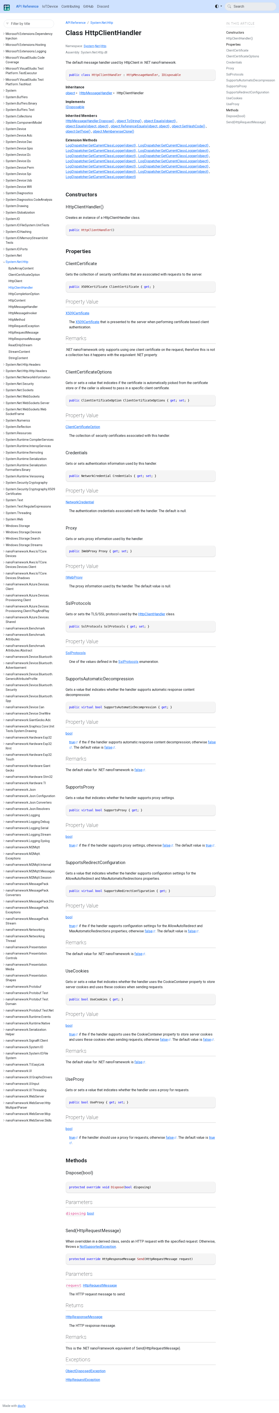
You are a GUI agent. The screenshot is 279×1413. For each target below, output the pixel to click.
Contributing (70, 6)
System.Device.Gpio (19, 148)
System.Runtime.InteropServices (28, 446)
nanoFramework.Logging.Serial (27, 828)
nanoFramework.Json (21, 789)
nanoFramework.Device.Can (25, 707)
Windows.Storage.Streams (24, 545)
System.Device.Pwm (20, 167)
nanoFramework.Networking (25, 929)
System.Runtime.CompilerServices (30, 439)
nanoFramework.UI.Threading (26, 1090)
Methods (232, 110)
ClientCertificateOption (24, 274)
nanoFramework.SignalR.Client (27, 1040)
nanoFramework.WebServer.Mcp (28, 1114)
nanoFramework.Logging (23, 815)
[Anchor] (101, 195)
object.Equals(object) (160, 121)
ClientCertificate (237, 50)
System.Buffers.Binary (21, 103)
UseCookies (234, 98)
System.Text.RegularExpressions (28, 506)
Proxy (230, 68)
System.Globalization (20, 212)
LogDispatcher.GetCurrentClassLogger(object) (101, 145)
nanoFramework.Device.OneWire (28, 713)
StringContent (18, 358)
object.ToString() (129, 121)
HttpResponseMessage (25, 339)
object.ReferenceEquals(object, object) (140, 126)
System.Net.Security (20, 384)
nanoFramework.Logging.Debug (27, 821)
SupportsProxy (236, 86)
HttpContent (17, 300)
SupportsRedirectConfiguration (247, 92)
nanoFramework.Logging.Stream (28, 834)
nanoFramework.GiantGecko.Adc (28, 720)
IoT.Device (50, 6)
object (70, 93)
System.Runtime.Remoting (24, 452)
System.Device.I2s (18, 161)
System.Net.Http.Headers (23, 364)
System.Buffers (17, 97)
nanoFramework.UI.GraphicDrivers (29, 1077)
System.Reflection (18, 427)
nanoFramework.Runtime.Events (28, 1017)
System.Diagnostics (19, 193)
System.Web (14, 519)
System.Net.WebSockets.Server (27, 403)
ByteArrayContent (21, 268)
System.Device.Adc (19, 135)
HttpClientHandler (21, 287)
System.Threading (18, 513)
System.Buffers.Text (20, 109)
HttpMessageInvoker (23, 313)
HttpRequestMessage (24, 332)
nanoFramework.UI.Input (22, 1083)
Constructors (235, 32)
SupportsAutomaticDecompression (250, 80)
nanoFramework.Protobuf (23, 986)
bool (69, 733)
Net (97, 46)
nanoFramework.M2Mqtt (23, 847)
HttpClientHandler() (239, 38)
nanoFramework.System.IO (24, 1047)
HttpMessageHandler (23, 307)
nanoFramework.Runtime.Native (28, 1023)
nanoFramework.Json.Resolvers (28, 809)
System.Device (16, 129)
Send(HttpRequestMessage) (246, 122)
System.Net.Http (17, 262)
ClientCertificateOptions (242, 56)
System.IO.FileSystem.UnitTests (27, 225)
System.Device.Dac (19, 142)
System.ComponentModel (24, 122)
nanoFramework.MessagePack (27, 884)
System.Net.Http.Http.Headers (26, 371)
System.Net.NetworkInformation (28, 377)
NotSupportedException (98, 1247)
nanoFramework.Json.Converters (29, 802)
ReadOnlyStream (20, 345)
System (11, 90)
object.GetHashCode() (188, 126)
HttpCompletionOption (24, 294)
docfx (22, 1406)
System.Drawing (17, 206)
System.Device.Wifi (19, 187)
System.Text (14, 500)
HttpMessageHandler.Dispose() (90, 121)
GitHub (88, 6)
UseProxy (232, 104)
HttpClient (15, 281)
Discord (103, 6)
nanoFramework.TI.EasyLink (25, 1064)
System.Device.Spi (18, 174)
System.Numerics (18, 420)
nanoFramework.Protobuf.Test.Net (30, 1010)
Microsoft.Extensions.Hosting (26, 44)
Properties (233, 44)
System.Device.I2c (18, 154)
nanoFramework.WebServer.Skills (29, 1120)
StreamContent (19, 351)
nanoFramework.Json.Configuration (30, 796)
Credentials (234, 62)
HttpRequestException (24, 326)
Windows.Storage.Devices (23, 532)
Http (103, 46)
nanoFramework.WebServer (25, 1096)
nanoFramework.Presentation (26, 947)
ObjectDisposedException (85, 1371)
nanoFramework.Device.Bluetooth (29, 656)
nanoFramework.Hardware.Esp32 (29, 737)
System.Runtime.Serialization (26, 459)
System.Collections (19, 116)
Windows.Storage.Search (23, 538)
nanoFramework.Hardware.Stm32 (29, 777)
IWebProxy (74, 577)
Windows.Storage (18, 526)
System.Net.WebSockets (23, 396)
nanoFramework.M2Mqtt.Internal (28, 864)
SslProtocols (76, 653)
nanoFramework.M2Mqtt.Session (28, 877)
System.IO (13, 219)
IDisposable (75, 107)
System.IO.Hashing (18, 231)
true (72, 742)
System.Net (14, 255)
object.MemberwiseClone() (113, 131)
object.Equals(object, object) (87, 126)
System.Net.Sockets (20, 390)
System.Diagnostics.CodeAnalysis (29, 199)
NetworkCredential (80, 502)
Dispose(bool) (235, 116)
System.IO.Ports (17, 249)
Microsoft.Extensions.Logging (26, 51)
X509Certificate (77, 313)
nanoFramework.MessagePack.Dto (30, 901)
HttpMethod (17, 319)
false (108, 747)
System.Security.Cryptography (27, 482)
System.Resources (19, 433)
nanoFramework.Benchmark (25, 628)
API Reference (27, 6)
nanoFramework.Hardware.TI (26, 783)
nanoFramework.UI (19, 1071)
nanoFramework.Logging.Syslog (28, 841)
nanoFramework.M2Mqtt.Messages (30, 871)
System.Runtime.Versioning (25, 476)
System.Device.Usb (19, 180)
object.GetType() (78, 131)
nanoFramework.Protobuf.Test (27, 993)
